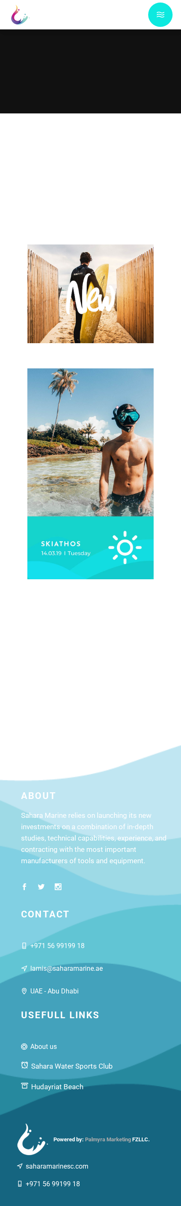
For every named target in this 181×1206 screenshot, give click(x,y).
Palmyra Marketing (108, 1139)
